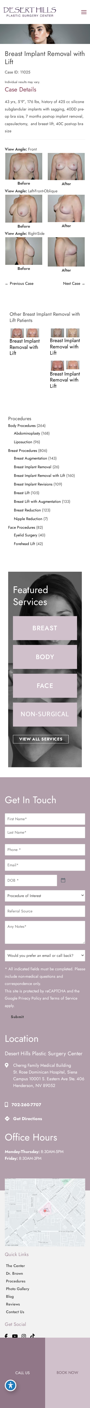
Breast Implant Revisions (33, 484)
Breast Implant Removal (32, 467)
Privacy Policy (29, 998)
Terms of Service (63, 998)
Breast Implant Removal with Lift (39, 475)
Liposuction (23, 442)
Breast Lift (22, 493)
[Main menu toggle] (84, 12)
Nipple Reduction (28, 519)
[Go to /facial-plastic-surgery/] (45, 686)
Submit (17, 1017)
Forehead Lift (24, 543)
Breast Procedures (22, 450)
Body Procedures (22, 425)
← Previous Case (19, 283)
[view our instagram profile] (24, 1336)
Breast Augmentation (30, 458)
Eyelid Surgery (25, 535)
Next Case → (74, 283)
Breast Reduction (27, 510)
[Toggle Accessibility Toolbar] (10, 1385)
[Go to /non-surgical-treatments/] (45, 715)
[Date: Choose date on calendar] (63, 880)
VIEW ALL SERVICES (40, 739)
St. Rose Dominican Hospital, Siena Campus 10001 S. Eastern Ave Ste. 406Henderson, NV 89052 (48, 1079)
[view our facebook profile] (6, 1336)
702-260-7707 (26, 1105)
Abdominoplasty (27, 433)
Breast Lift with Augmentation (37, 501)
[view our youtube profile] (15, 1336)
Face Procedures (21, 527)
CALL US (22, 1373)
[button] (41, 739)
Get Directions (27, 1119)
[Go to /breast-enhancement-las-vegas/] (45, 628)
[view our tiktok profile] (32, 1336)
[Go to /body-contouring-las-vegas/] (45, 657)
